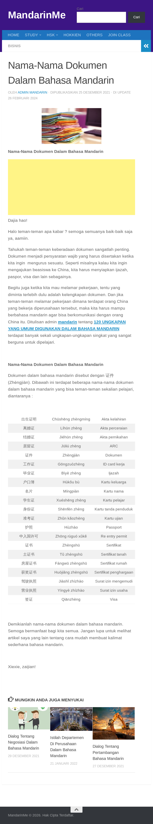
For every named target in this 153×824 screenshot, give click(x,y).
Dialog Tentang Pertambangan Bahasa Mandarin (108, 752)
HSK (51, 35)
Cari (80, 9)
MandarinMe (37, 15)
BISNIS (14, 46)
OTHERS (94, 35)
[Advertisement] (71, 187)
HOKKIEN (72, 35)
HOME (13, 35)
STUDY (31, 35)
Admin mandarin (32, 92)
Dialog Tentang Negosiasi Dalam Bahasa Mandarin (23, 742)
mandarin (67, 322)
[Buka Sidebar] (146, 46)
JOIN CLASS (119, 35)
